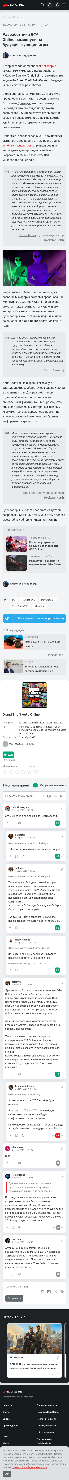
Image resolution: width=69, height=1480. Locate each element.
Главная (7, 17)
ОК (7, 1474)
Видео (6, 1419)
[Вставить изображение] (49, 1292)
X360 (42, 722)
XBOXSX (58, 722)
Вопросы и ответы (47, 1405)
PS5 (36, 722)
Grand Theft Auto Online (21, 714)
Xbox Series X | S (20, 606)
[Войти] (57, 5)
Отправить (14, 1298)
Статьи (6, 1412)
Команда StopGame (48, 1412)
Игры (6, 1436)
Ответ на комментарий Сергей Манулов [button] (29, 843)
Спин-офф (24, 726)
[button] (6, 823)
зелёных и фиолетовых (18, 145)
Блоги (6, 1443)
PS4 (31, 722)
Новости (17, 17)
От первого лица (53, 730)
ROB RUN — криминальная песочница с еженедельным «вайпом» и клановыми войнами (34, 1366)
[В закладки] (40, 25)
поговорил (49, 66)
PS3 (25, 722)
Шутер (22, 730)
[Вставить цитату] (55, 1292)
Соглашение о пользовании (44, 1441)
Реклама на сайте (46, 1419)
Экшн (34, 726)
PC (13, 600)
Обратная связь (45, 1432)
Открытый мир (35, 730)
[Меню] (64, 5)
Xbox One (39, 606)
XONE (49, 722)
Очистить (33, 766)
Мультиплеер (45, 726)
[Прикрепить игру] (42, 1292)
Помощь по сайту (46, 1425)
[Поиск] (42, 4)
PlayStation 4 (48, 600)
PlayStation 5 (28, 600)
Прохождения (10, 1425)
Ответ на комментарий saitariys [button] (25, 1094)
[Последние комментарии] (50, 5)
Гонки (57, 726)
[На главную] (13, 5)
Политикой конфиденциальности (29, 1467)
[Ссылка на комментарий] (62, 808)
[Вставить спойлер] (62, 1292)
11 (57, 1374)
